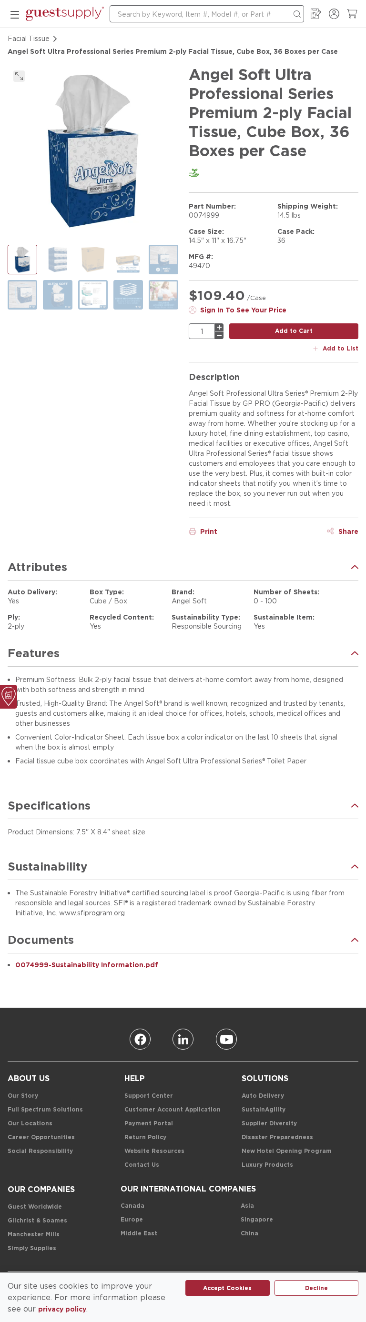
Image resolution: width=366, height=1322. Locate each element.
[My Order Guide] (316, 14)
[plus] (219, 327)
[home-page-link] (65, 14)
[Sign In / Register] (334, 14)
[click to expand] (19, 76)
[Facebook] (140, 1039)
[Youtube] (226, 1039)
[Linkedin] (183, 1039)
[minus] (219, 335)
